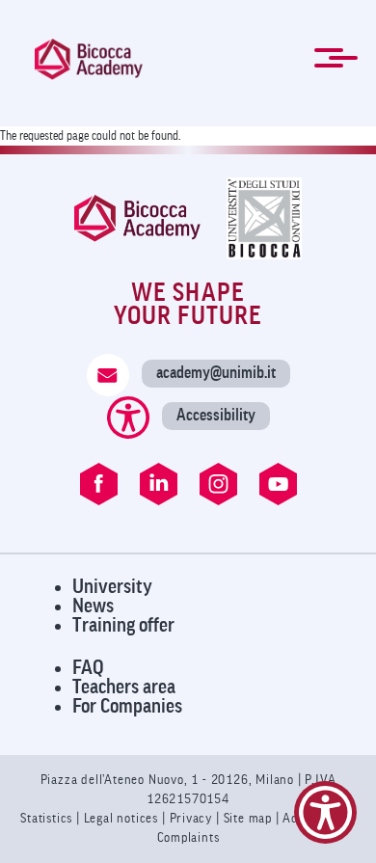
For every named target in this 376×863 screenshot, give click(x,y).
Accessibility (215, 415)
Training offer (123, 625)
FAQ (88, 668)
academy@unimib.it (216, 372)
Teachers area (123, 687)
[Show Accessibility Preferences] (325, 812)
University (112, 587)
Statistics (48, 818)
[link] (89, 59)
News (93, 606)
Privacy (191, 818)
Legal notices (123, 818)
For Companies (127, 706)
